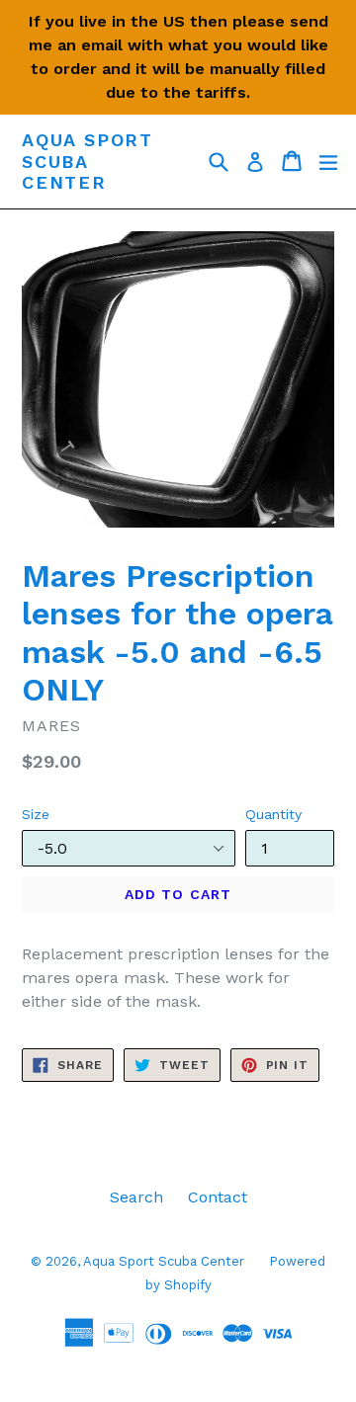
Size (35, 814)
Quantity (273, 814)
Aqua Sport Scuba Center (87, 161)
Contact (217, 1197)
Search (136, 1197)
